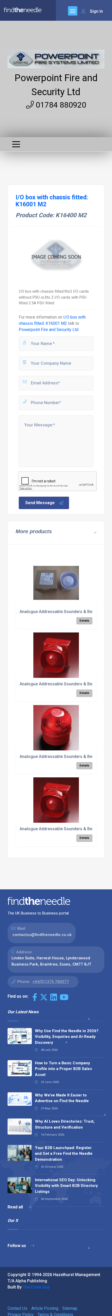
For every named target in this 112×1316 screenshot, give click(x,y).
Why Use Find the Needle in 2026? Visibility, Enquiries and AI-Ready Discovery (66, 1037)
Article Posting (44, 1308)
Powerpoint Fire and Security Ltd (48, 329)
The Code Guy (36, 1287)
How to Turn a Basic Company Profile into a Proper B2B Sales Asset (63, 1069)
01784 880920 (60, 104)
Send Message (40, 502)
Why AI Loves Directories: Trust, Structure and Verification (65, 1124)
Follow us (17, 1245)
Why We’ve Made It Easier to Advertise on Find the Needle (62, 1098)
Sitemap (69, 1308)
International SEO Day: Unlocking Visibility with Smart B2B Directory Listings (66, 1186)
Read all (16, 1207)
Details (84, 620)
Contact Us (17, 1308)
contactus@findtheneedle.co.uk (42, 934)
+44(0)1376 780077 (50, 981)
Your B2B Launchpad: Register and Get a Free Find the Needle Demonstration (63, 1153)
